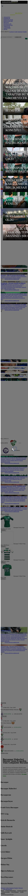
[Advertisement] (12, 255)
